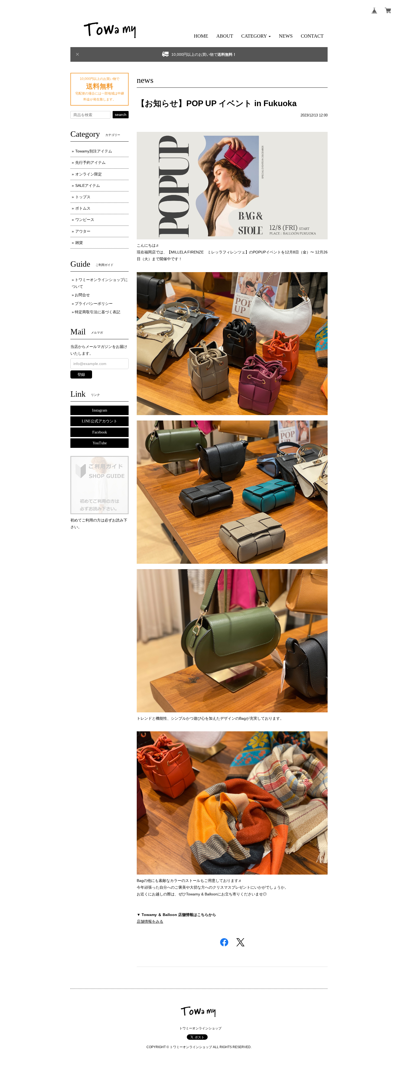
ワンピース (84, 219)
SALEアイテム (87, 185)
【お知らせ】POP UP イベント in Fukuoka (217, 103)
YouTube (100, 443)
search (120, 114)
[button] (256, 36)
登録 (81, 374)
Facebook (99, 432)
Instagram (99, 410)
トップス (82, 197)
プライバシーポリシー (94, 303)
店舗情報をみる (150, 921)
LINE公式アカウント (99, 421)
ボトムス (82, 208)
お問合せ (82, 295)
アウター (82, 231)
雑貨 (79, 242)
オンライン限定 (88, 174)
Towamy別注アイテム (93, 151)
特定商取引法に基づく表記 (97, 312)
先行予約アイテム (90, 162)
